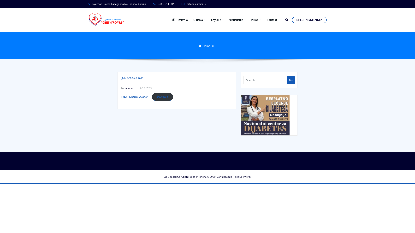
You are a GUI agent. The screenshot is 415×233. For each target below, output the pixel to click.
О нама (198, 20)
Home (206, 46)
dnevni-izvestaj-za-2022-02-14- (135, 96)
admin (127, 88)
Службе (216, 20)
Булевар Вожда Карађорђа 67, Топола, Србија (119, 4)
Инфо (255, 20)
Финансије (236, 20)
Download (162, 96)
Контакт (272, 20)
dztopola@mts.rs (196, 4)
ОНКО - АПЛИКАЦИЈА (309, 20)
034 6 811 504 (166, 4)
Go (291, 80)
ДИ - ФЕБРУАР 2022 (132, 78)
